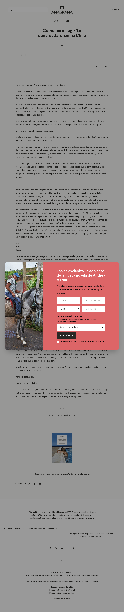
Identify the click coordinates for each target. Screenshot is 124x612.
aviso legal (100, 341)
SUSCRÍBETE (66, 336)
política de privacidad (84, 341)
